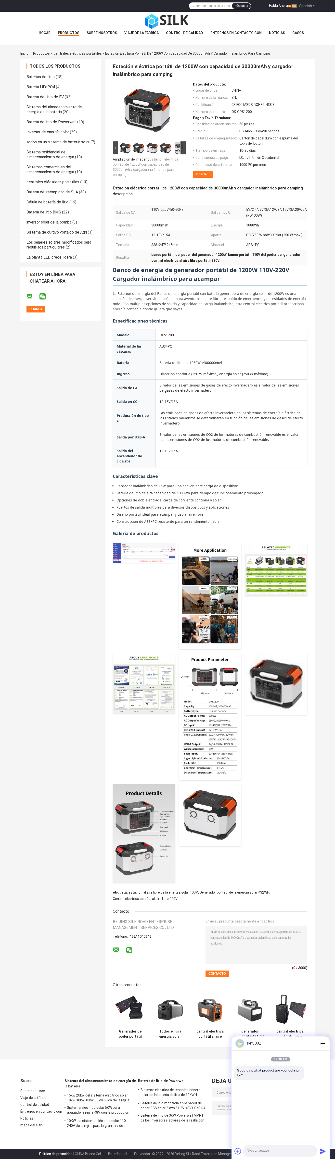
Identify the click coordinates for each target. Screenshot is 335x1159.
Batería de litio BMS (43, 212)
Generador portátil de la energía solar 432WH (234, 892)
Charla (201, 174)
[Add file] (237, 1151)
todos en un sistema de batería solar (58, 142)
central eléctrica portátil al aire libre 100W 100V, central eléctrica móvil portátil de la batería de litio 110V (210, 1034)
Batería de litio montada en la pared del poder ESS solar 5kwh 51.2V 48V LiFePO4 (173, 1105)
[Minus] (323, 1043)
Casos (298, 33)
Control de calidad (184, 33)
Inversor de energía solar (47, 132)
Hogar (45, 33)
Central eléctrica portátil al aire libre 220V (145, 899)
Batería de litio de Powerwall (51, 122)
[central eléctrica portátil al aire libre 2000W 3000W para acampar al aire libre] (290, 1009)
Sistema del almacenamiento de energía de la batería (54, 109)
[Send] (323, 1151)
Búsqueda (241, 6)
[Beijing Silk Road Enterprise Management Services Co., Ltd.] (167, 21)
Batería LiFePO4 (40, 87)
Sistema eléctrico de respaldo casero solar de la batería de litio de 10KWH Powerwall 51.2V (171, 1093)
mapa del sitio (31, 1125)
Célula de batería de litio (47, 202)
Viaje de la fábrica (141, 33)
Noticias (277, 33)
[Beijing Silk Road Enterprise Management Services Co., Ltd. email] (32, 296)
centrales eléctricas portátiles (78, 53)
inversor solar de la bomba (48, 222)
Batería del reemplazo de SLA (52, 192)
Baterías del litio (40, 77)
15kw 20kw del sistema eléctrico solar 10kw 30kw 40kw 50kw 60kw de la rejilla (98, 1097)
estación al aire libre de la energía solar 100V (163, 892)
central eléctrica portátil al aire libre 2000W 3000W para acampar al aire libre (290, 1034)
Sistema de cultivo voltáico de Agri (56, 232)
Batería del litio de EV (45, 97)
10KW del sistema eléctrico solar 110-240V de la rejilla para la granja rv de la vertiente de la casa (97, 1124)
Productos (68, 33)
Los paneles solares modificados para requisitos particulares (58, 244)
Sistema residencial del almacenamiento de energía (50, 154)
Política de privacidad (56, 1154)
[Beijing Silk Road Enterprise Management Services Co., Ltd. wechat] (45, 296)
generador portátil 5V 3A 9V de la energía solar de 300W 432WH (250, 1034)
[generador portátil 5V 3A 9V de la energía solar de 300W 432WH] (250, 1009)
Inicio (24, 53)
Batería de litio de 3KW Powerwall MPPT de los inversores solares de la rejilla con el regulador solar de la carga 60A (172, 1118)
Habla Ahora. (279, 6)
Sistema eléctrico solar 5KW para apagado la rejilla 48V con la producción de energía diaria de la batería (98, 1111)
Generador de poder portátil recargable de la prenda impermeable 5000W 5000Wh (130, 1034)
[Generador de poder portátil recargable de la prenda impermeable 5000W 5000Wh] (130, 1009)
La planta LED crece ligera (49, 257)
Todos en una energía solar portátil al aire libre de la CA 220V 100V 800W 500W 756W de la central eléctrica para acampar (170, 1034)
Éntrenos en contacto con (236, 33)
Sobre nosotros (102, 33)
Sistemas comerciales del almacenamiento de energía (50, 169)
